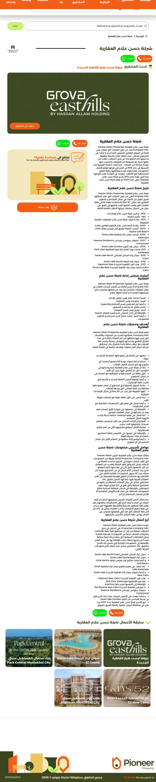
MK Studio (129, 777)
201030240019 (12, 777)
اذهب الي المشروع (25, 126)
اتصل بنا (147, 58)
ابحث (15, 26)
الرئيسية (140, 36)
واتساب (130, 58)
